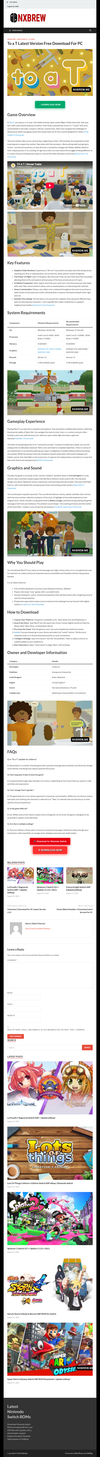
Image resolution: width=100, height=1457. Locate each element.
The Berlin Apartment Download (67, 507)
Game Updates (22, 39)
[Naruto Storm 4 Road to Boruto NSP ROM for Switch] (50, 1283)
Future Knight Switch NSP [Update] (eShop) (78, 888)
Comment (12, 960)
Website (11, 1015)
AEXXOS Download (44, 460)
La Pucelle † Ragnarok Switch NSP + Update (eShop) (17, 890)
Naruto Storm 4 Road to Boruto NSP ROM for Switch (31, 1314)
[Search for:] (50, 1047)
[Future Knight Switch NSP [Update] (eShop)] (79, 876)
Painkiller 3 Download (24, 438)
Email (10, 1004)
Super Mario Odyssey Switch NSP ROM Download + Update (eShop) (38, 1379)
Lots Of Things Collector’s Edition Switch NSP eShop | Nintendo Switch (40, 1183)
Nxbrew (24, 1453)
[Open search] (90, 30)
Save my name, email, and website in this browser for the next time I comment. (46, 1030)
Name (10, 993)
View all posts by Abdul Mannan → (38, 928)
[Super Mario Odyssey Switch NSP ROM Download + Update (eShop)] (50, 1349)
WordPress (79, 1453)
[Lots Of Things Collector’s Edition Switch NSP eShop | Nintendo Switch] (50, 1153)
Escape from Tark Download (32, 604)
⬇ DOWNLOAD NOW (50, 850)
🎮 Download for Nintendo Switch (50, 841)
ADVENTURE (11, 39)
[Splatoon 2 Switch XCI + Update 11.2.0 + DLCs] (50, 876)
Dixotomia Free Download (43, 305)
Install (16, 632)
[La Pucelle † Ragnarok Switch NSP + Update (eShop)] (20, 876)
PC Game (32, 39)
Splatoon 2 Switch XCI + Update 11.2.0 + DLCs (48, 888)
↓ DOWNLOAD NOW (50, 104)
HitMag (89, 1453)
